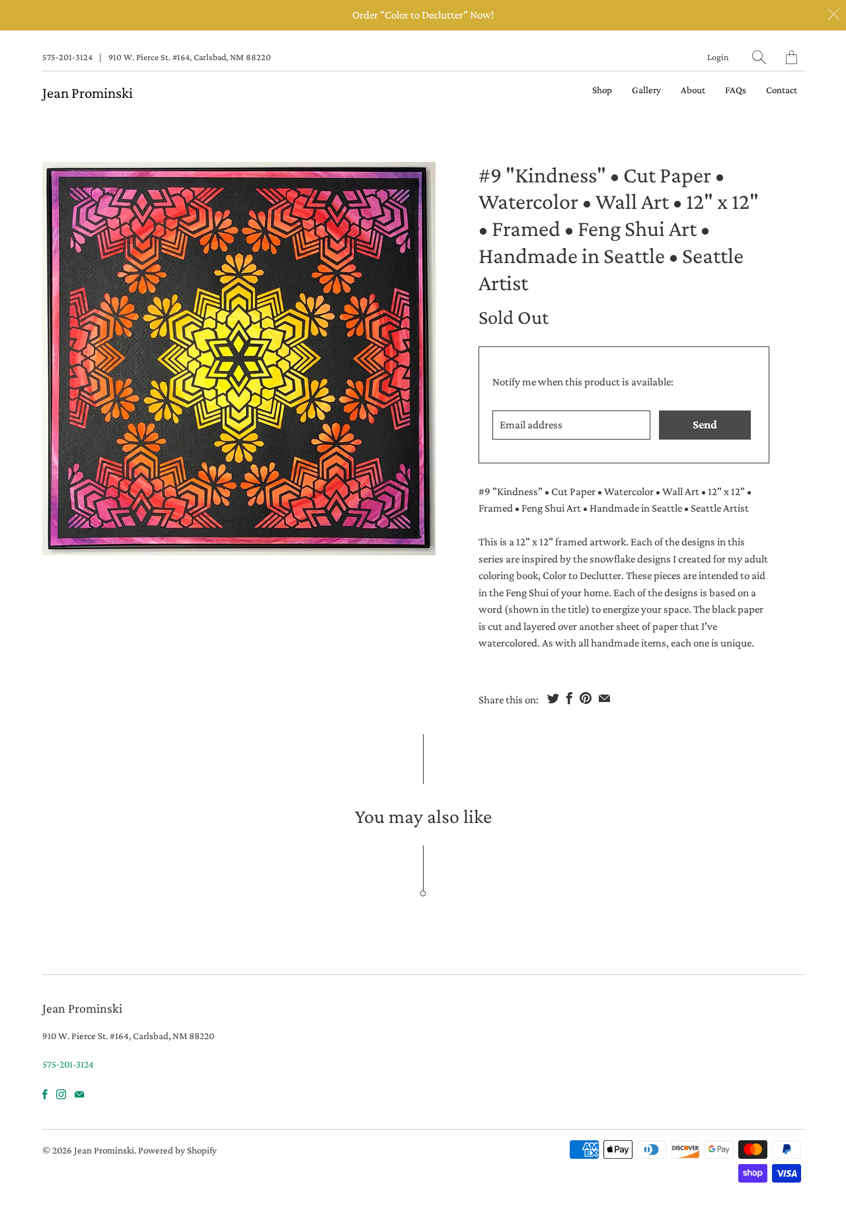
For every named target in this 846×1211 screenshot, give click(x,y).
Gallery (646, 90)
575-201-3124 (67, 57)
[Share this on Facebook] (569, 698)
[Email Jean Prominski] (79, 1094)
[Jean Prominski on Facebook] (45, 1094)
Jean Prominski (87, 92)
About (693, 90)
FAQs (735, 90)
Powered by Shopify (177, 1150)
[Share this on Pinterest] (586, 698)
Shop (602, 90)
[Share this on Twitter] (553, 698)
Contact (781, 90)
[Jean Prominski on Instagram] (61, 1094)
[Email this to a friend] (604, 698)
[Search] (759, 57)
